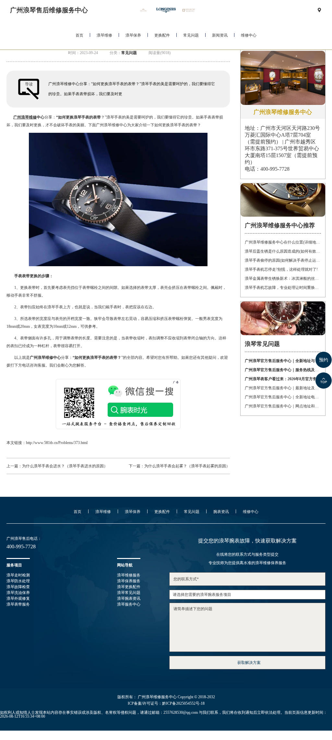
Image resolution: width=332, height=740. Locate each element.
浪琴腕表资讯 (128, 598)
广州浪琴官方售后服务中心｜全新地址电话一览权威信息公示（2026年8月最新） (283, 397)
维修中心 (248, 35)
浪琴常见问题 (128, 592)
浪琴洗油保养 (18, 592)
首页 (79, 35)
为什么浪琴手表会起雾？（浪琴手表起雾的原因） (187, 466)
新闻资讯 (220, 35)
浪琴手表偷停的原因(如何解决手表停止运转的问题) (283, 260)
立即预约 (166, 380)
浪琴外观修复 (18, 598)
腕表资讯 (221, 511)
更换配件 (162, 35)
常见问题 (191, 35)
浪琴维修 (104, 35)
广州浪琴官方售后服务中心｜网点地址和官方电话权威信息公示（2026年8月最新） (283, 406)
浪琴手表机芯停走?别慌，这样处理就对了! (281, 269)
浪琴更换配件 (128, 587)
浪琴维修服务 (128, 575)
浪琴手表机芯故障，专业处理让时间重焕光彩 (283, 287)
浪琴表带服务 (18, 604)
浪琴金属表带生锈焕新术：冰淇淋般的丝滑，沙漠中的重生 (283, 278)
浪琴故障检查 (18, 587)
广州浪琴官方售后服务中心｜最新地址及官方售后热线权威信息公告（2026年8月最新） (283, 388)
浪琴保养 (133, 35)
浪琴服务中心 (128, 604)
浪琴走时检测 (18, 575)
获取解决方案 (249, 662)
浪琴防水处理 (18, 581)
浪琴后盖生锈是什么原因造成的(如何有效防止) (283, 251)
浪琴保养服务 (128, 581)
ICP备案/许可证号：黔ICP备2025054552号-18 (166, 703)
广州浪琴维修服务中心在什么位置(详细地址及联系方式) (283, 242)
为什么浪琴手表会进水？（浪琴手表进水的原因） (65, 466)
